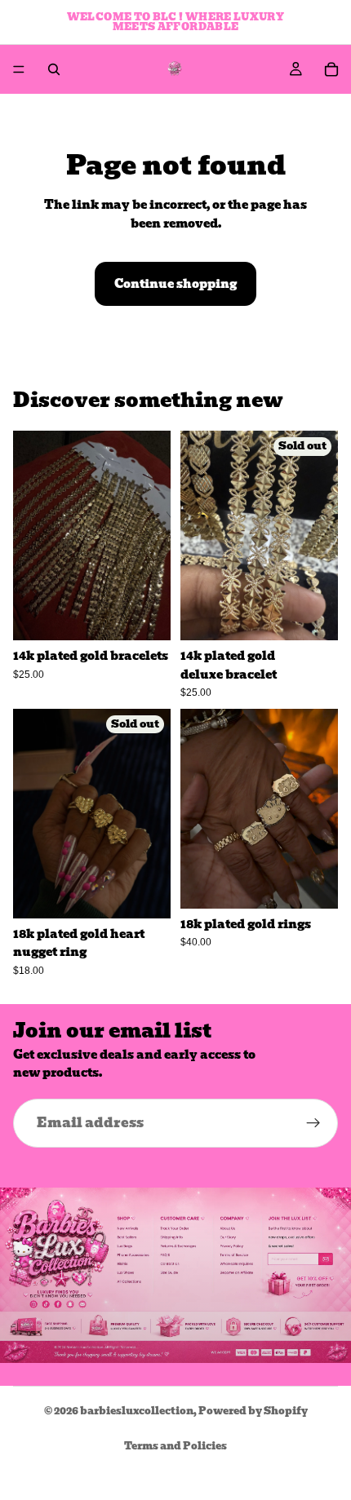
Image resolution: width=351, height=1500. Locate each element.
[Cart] (331, 69)
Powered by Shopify (253, 1410)
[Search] (54, 69)
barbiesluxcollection (136, 1410)
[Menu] (19, 69)
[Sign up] (313, 1123)
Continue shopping (175, 284)
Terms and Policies (175, 1446)
